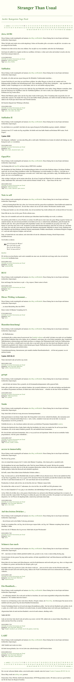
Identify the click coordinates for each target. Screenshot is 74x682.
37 (13, 28)
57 (56, 28)
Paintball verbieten (37, 337)
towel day (36, 629)
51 (43, 28)
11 (26, 26)
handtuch (12, 629)
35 (9, 28)
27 (61, 26)
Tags (21, 19)
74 (47, 29)
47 (35, 28)
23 (52, 26)
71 (40, 29)
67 (32, 29)
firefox (13, 62)
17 (39, 26)
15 (35, 26)
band (12, 504)
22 (50, 26)
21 (48, 26)
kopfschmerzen (9, 579)
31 (69, 26)
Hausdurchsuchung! (10, 324)
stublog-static (18, 674)
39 (17, 28)
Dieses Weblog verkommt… (14, 296)
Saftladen (5, 68)
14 (33, 26)
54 (50, 28)
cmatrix (60, 424)
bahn (9, 150)
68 (34, 29)
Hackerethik (4, 258)
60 (63, 28)
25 (56, 26)
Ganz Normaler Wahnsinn (15, 109)
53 (48, 28)
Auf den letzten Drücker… (13, 511)
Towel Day (49, 601)
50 (41, 28)
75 (49, 29)
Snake (4, 403)
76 (51, 29)
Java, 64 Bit (6, 33)
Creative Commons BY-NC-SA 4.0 (60, 671)
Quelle (4, 253)
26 (59, 26)
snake (12, 442)
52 (46, 28)
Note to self (6, 194)
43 (26, 28)
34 (7, 28)
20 (46, 26)
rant (9, 110)
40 (20, 28)
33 (4, 28)
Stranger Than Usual (37, 7)
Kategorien (13, 19)
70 (38, 29)
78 (55, 29)
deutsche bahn (16, 150)
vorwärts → (69, 29)
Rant (9, 148)
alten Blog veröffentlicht (35, 38)
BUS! (3, 272)
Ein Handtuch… (9, 585)
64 (72, 28)
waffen (7, 368)
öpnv (6, 110)
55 (52, 28)
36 (11, 28)
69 (36, 29)
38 (15, 28)
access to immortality (11, 449)
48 (37, 28)
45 (30, 28)
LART (4, 635)
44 (28, 28)
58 (59, 28)
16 (37, 26)
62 (67, 28)
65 (27, 29)
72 (42, 29)
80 (60, 29)
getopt (4, 374)
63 (69, 28)
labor (12, 110)
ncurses (7, 442)
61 (65, 28)
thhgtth (7, 629)
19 (43, 26)
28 (63, 26)
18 (41, 26)
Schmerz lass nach (9, 544)
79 (58, 29)
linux (9, 62)
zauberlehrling (9, 266)
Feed (26, 19)
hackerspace (18, 656)
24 (54, 26)
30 (67, 26)
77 (53, 29)
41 (22, 28)
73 (45, 29)
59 (61, 28)
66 (30, 29)
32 (72, 26)
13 (30, 26)
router (10, 188)
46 (33, 28)
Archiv (5, 19)
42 (24, 28)
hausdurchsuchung (14, 368)
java (6, 62)
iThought (10, 264)
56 (54, 28)
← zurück (7, 26)
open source (21, 188)
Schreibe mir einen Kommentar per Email (13, 59)
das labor (17, 110)
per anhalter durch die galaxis (24, 629)
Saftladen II (6, 117)
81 (62, 29)
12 (28, 26)
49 (39, 28)
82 (64, 29)
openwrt (14, 188)
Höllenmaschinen (13, 60)
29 (65, 26)
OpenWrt (5, 156)
